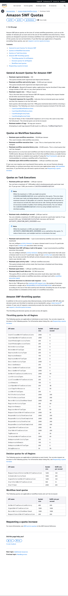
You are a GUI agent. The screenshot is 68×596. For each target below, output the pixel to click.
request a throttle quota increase (20, 307)
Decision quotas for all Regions (22, 61)
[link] (45, 11)
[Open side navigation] (2, 11)
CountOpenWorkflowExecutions (22, 111)
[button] (11, 27)
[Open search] (64, 5)
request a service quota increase (39, 41)
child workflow (60, 166)
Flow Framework (51, 156)
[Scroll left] (12, 5)
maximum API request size (37, 283)
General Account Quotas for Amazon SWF (22, 48)
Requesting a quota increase (18, 66)
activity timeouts (26, 243)
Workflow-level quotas (19, 63)
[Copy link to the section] (5, 73)
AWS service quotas (30, 526)
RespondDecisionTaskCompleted (39, 285)
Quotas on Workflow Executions (19, 50)
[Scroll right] (58, 5)
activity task (22, 245)
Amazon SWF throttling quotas (19, 56)
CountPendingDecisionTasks (21, 116)
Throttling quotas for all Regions (22, 58)
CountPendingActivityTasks (21, 113)
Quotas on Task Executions (18, 53)
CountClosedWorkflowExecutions (22, 108)
